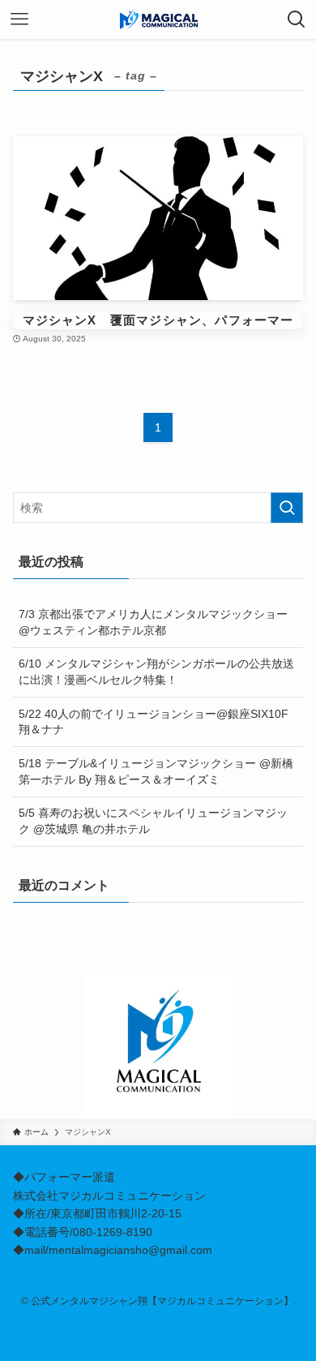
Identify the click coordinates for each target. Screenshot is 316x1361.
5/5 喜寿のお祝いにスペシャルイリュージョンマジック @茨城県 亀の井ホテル (153, 820)
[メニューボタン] (19, 19)
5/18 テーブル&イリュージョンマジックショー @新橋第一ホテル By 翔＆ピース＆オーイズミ (156, 771)
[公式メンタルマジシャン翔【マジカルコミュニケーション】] (158, 19)
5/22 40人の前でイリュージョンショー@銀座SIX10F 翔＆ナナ (159, 721)
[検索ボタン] (296, 19)
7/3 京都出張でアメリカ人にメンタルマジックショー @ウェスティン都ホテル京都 (153, 622)
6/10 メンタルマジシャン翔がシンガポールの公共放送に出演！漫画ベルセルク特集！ (156, 671)
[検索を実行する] (287, 507)
